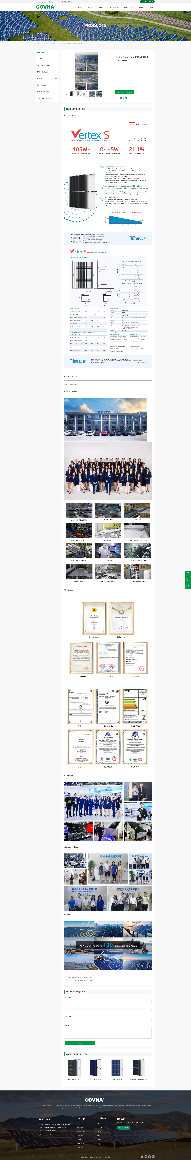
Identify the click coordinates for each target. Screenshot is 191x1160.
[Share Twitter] (123, 98)
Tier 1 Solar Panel (50, 43)
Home (39, 43)
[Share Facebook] (121, 98)
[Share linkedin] (126, 98)
